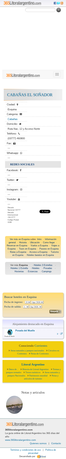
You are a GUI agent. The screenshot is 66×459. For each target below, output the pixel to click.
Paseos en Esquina (49, 248)
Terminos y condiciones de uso (25, 450)
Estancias (33, 271)
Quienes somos (38, 443)
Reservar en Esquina (17, 245)
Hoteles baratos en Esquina (40, 255)
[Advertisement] (33, 35)
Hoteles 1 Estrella (19, 268)
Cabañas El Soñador (29, 95)
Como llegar (49, 242)
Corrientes (41, 345)
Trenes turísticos (32, 372)
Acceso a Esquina (38, 252)
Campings (47, 271)
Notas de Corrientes (40, 353)
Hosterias (19, 271)
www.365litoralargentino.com (20, 440)
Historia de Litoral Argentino (35, 369)
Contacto (56, 443)
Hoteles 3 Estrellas (43, 265)
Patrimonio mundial (38, 375)
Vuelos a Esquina (39, 245)
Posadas (47, 268)
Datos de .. (13, 369)
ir (58, 334)
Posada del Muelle (25, 330)
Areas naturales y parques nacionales (27, 350)
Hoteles (35, 268)
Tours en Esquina (27, 248)
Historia (23, 242)
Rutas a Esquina (18, 252)
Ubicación (35, 242)
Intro (39, 239)
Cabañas (13, 119)
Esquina (26, 239)
